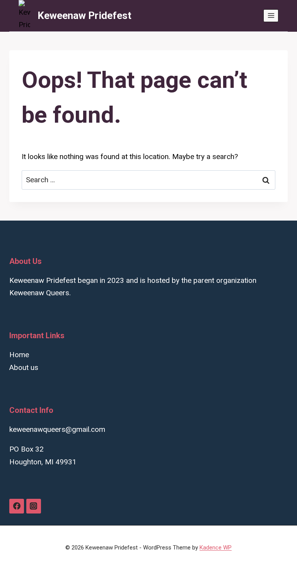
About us (23, 367)
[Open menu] (270, 15)
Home (19, 354)
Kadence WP (216, 547)
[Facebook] (16, 506)
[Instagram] (33, 506)
